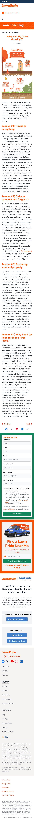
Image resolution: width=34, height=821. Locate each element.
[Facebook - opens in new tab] (3, 661)
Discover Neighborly (15, 619)
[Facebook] (6, 429)
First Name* (6, 439)
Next (28, 424)
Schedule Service (17, 513)
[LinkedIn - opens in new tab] (21, 661)
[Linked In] (22, 429)
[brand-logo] (9, 579)
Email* (5, 456)
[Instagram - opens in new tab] (16, 661)
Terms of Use (6, 780)
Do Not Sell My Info (7, 791)
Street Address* (8, 472)
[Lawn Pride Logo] (17, 652)
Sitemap (4, 727)
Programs (5, 675)
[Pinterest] (17, 429)
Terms (19, 500)
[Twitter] (12, 429)
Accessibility (5, 787)
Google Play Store (18, 641)
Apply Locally (6, 699)
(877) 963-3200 (12, 656)
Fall (9, 32)
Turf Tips (5, 719)
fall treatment (26, 251)
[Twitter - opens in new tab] (7, 661)
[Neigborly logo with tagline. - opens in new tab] (25, 579)
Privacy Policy (11, 509)
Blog (3, 715)
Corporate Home (8, 703)
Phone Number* (8, 464)
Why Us (4, 686)
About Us (5, 691)
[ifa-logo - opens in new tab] (5, 737)
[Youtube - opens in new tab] (12, 661)
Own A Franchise (8, 732)
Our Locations (7, 723)
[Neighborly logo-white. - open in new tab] (6, 1)
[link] (27, 429)
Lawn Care (15, 32)
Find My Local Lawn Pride (17, 561)
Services (4, 32)
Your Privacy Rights (8, 795)
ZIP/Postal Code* (8, 480)
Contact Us (6, 695)
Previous (7, 424)
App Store (18, 635)
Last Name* (6, 448)
